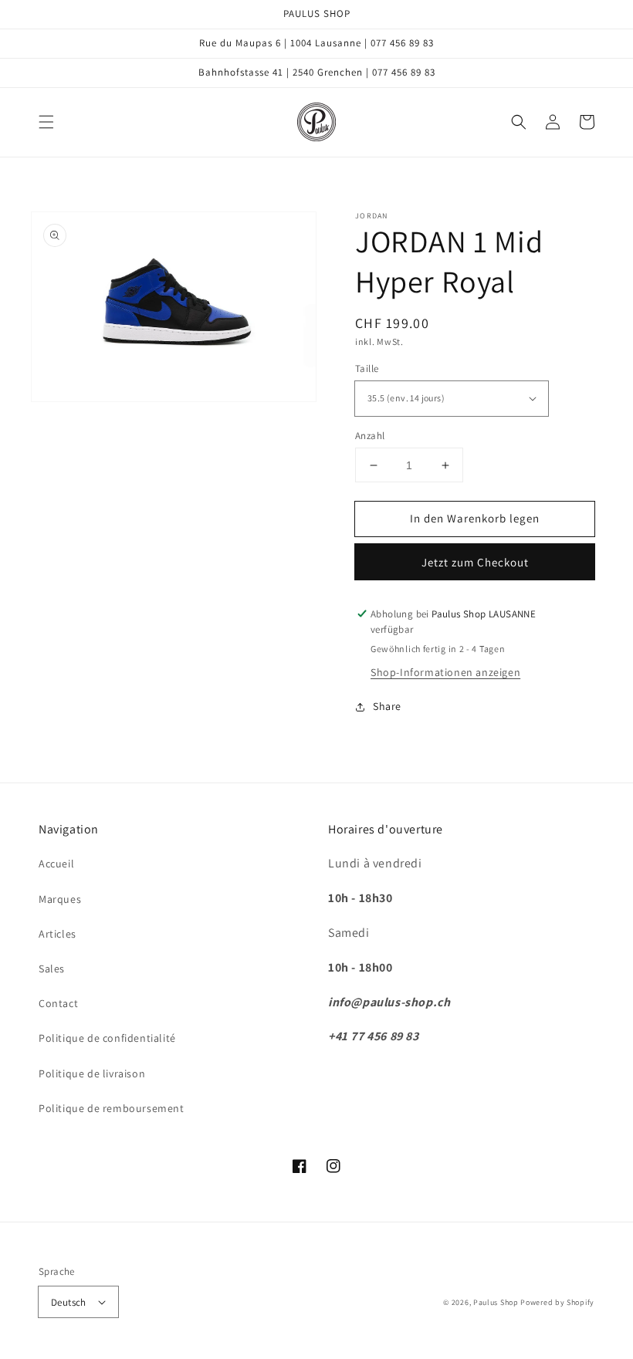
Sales (52, 968)
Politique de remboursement (111, 1108)
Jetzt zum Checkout (475, 562)
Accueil (56, 864)
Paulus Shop (496, 1302)
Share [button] (387, 706)
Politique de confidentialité (107, 1038)
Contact (58, 1003)
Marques (60, 899)
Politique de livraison (92, 1073)
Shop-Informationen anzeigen (445, 672)
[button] (46, 122)
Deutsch (68, 1302)
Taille (366, 368)
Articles (57, 934)
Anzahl (369, 435)
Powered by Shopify (557, 1302)
